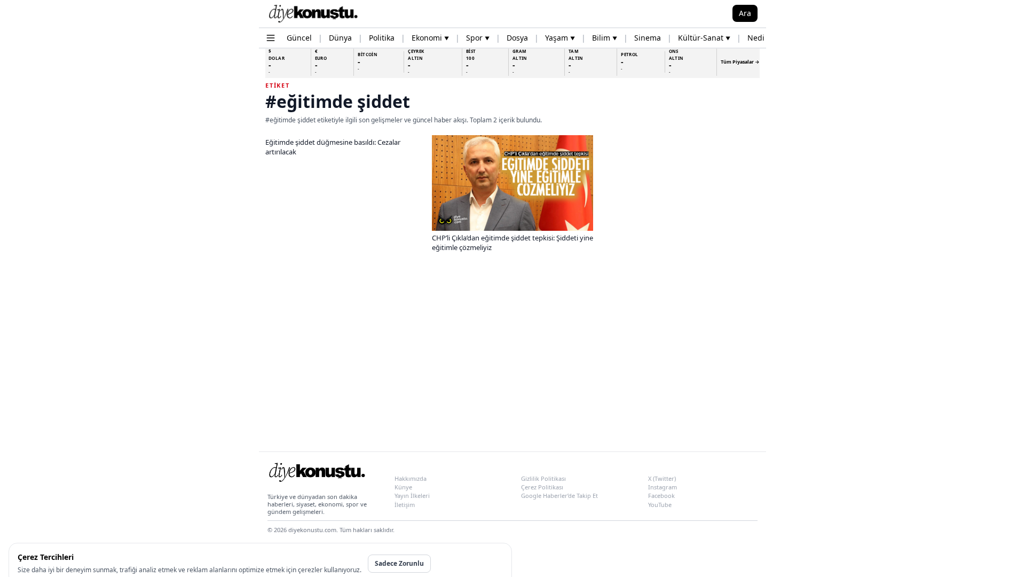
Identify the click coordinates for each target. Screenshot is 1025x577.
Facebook (661, 496)
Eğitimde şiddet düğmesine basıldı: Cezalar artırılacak (332, 147)
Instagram (662, 487)
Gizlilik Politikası (543, 478)
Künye (403, 487)
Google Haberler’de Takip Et (559, 496)
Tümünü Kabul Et (468, 563)
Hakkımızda (411, 478)
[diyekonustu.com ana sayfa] (316, 474)
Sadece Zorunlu (399, 563)
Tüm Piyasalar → (740, 61)
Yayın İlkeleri (412, 496)
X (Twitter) (662, 478)
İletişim (405, 505)
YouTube (660, 505)
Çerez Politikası (542, 487)
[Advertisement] (512, 359)
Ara (745, 13)
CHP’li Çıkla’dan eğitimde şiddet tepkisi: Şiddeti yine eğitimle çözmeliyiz (512, 242)
